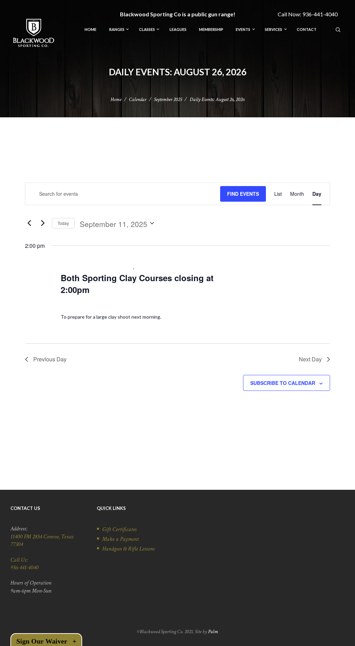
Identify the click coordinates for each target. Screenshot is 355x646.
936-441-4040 (320, 14)
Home (116, 99)
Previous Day (50, 359)
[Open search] (338, 29)
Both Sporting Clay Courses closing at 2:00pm (137, 283)
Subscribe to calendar (282, 382)
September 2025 (168, 99)
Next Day (310, 359)
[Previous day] (29, 223)
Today (63, 223)
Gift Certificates (119, 529)
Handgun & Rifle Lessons (128, 549)
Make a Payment (120, 539)
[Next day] (42, 223)
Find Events (243, 193)
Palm (213, 631)
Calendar (137, 99)
